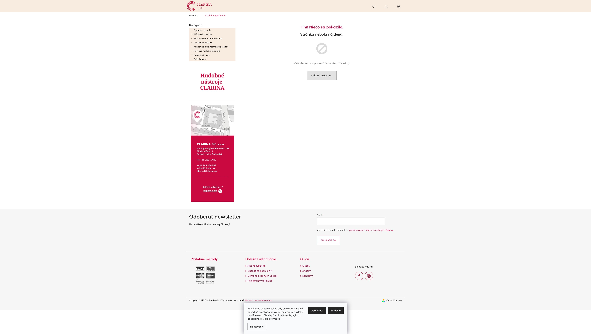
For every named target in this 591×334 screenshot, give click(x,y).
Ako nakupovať (256, 265)
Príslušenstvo (200, 59)
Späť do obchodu (321, 75)
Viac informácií (271, 318)
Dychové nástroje (202, 30)
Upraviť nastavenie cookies (258, 300)
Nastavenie (257, 326)
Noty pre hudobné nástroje (207, 50)
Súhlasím (335, 310)
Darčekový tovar (202, 55)
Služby (306, 265)
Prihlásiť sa (328, 240)
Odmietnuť (317, 310)
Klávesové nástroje (203, 42)
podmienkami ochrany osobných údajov (371, 230)
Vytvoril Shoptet (394, 300)
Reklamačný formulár (260, 280)
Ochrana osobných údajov (262, 275)
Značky (306, 270)
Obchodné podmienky (260, 270)
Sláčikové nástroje (203, 34)
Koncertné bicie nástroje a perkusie (211, 46)
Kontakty (307, 275)
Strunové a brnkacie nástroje (208, 38)
